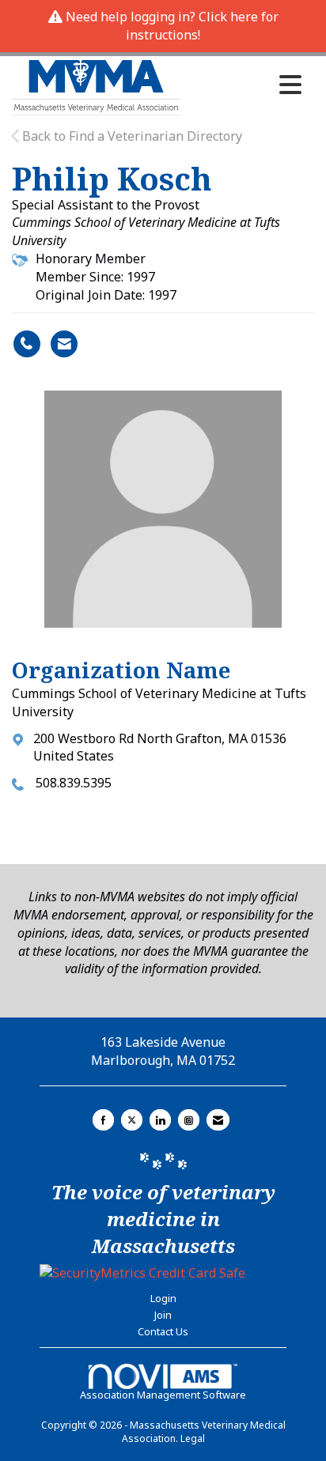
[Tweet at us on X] (131, 1120)
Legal (192, 1438)
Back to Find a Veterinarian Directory (130, 136)
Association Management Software (163, 1394)
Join (163, 1315)
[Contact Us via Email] (218, 1120)
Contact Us (163, 1331)
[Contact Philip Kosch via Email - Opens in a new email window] (64, 344)
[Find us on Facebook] (103, 1120)
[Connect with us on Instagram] (188, 1120)
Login (163, 1298)
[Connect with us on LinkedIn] (160, 1120)
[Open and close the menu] (245, 85)
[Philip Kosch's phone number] (27, 344)
